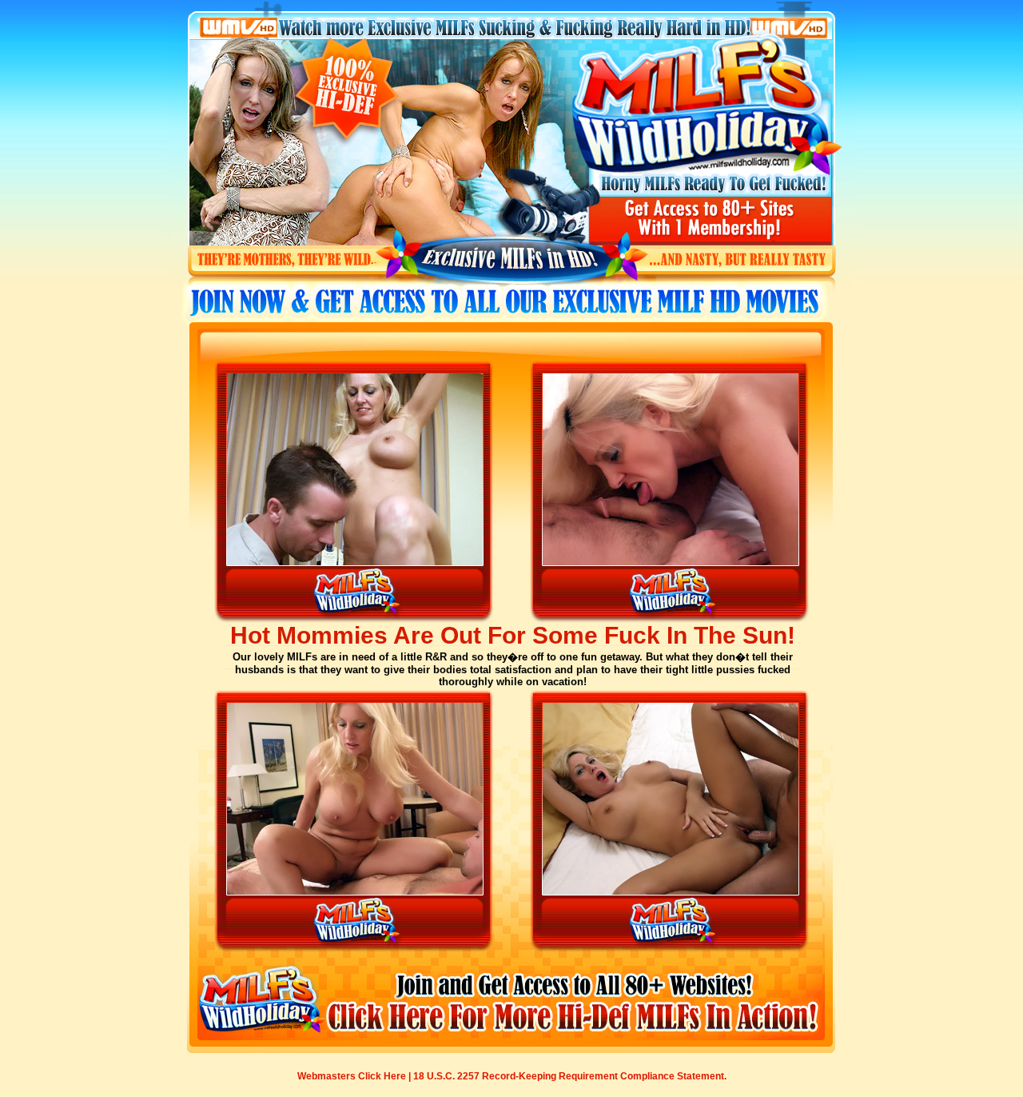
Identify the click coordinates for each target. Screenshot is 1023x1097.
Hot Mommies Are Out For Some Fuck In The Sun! (512, 635)
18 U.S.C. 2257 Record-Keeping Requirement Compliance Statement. (569, 1076)
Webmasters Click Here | (355, 1076)
